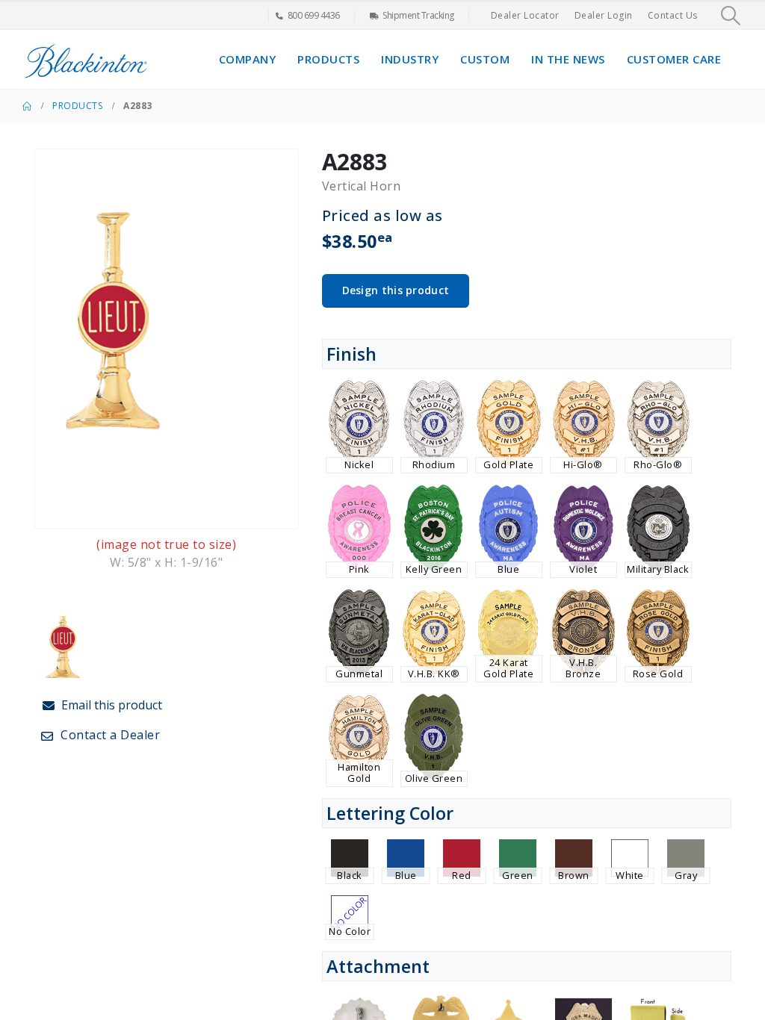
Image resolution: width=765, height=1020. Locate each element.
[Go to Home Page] (26, 106)
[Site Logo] (85, 59)
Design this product (396, 290)
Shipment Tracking (418, 15)
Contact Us (673, 15)
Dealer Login (603, 15)
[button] (731, 15)
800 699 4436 (314, 15)
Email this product (110, 705)
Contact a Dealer (109, 735)
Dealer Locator (525, 15)
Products (328, 59)
